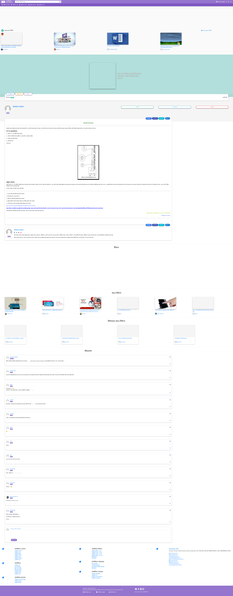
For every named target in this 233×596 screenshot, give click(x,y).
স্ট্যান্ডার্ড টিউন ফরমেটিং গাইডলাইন (98, 566)
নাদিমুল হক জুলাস (9, 313)
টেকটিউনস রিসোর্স (18, 571)
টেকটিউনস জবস (18, 559)
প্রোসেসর (11, 399)
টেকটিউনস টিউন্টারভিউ (96, 573)
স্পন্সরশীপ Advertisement (174, 563)
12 (19, 93)
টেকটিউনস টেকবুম (18, 555)
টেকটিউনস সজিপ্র (18, 572)
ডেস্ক (15, 4)
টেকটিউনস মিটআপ (18, 581)
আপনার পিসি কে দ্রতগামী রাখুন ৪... (181, 338)
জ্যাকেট (6, 4)
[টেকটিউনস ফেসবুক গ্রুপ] (138, 589)
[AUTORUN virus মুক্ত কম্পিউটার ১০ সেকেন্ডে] (15, 331)
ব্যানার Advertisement (173, 553)
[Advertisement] (116, 20)
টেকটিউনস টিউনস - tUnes (97, 550)
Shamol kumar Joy (14, 496)
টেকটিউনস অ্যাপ (113, 592)
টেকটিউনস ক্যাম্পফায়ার (96, 578)
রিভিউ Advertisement (173, 560)
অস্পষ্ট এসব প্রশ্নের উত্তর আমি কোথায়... (125, 338)
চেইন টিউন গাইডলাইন (96, 565)
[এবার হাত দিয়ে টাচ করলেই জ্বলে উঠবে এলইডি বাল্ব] (165, 303)
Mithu (121, 313)
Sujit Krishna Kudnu (166, 49)
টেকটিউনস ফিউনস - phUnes (97, 555)
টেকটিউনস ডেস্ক (17, 552)
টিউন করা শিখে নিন (18, 569)
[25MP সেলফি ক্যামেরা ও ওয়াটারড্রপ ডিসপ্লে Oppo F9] (53, 303)
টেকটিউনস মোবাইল (101, 592)
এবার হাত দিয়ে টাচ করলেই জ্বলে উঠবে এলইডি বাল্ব (164, 310)
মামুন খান (196, 313)
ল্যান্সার (23, 4)
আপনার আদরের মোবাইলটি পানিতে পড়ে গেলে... (71, 338)
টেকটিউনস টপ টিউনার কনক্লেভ (20, 579)
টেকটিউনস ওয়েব (87, 592)
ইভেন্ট (33, 4)
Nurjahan (12, 413)
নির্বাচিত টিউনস (94, 556)
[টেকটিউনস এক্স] (141, 589)
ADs (42, 4)
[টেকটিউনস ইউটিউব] (143, 589)
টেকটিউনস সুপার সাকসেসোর (97, 576)
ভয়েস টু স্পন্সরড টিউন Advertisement (176, 559)
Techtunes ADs (174, 549)
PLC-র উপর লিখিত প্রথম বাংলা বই (123, 310)
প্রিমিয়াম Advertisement (173, 562)
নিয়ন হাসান (83, 313)
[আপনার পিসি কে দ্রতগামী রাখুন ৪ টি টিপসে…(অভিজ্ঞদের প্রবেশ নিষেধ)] (184, 331)
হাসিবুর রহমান (47, 313)
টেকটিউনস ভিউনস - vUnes (97, 552)
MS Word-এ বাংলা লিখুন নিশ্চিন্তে (113, 45)
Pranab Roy (12, 469)
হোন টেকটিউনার (18, 566)
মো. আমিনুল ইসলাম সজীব (113, 49)
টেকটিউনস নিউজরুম (18, 558)
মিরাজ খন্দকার (12, 510)
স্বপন (11, 441)
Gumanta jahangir (14, 357)
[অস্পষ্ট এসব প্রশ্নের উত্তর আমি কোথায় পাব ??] (128, 331)
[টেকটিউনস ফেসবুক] (136, 589)
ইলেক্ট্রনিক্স (12, 97)
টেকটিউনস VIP (94, 575)
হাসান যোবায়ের (5, 49)
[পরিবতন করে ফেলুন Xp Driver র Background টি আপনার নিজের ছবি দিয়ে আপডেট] (171, 38)
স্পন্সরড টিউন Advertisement (174, 557)
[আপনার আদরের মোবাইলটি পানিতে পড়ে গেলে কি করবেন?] (71, 331)
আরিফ (11, 384)
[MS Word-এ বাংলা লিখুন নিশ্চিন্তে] (117, 38)
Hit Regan (58, 49)
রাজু (11, 455)
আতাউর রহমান (12, 370)
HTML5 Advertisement (173, 556)
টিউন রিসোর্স (94, 568)
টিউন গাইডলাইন (95, 563)
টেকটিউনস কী (17, 565)
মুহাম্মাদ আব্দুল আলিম (160, 313)
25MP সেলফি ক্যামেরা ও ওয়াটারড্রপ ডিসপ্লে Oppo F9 (52, 310)
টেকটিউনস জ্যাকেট (18, 550)
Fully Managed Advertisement (175, 565)
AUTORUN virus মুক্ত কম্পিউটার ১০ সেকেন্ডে (14, 338)
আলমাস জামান (18, 106)
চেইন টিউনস (94, 558)
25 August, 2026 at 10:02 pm (16, 528)
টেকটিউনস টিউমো (18, 582)
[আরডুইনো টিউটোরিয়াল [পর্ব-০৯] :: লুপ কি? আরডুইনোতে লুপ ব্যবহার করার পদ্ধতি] (15, 303)
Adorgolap (12, 482)
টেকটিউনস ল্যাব (18, 556)
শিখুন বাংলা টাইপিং (18, 568)
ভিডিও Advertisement (173, 554)
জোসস (168, 118)
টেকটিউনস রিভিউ (18, 553)
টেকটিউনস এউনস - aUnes (97, 553)
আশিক (11, 427)
